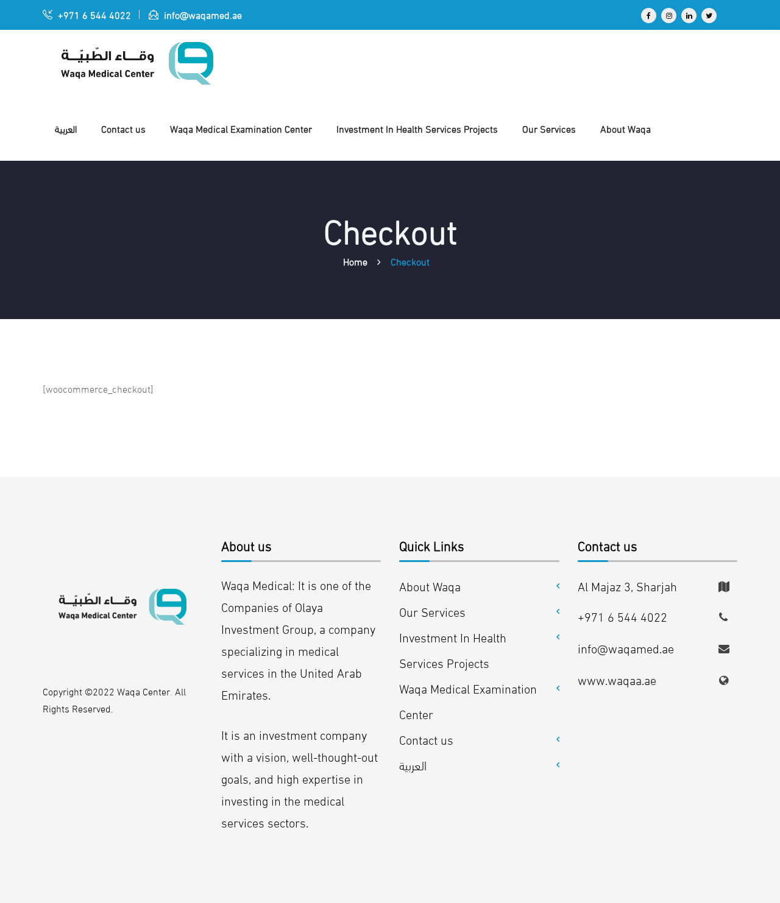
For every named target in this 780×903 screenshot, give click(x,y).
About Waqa (430, 585)
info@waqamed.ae (201, 14)
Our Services (432, 611)
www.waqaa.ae (617, 679)
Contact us (426, 739)
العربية (413, 764)
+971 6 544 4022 (93, 14)
